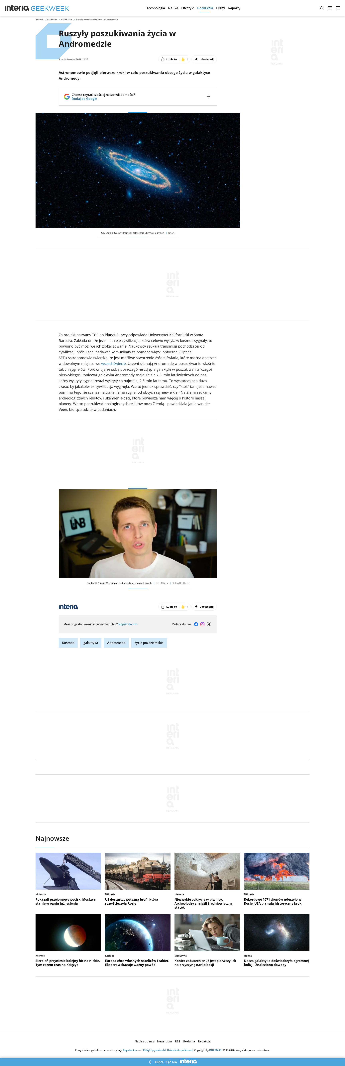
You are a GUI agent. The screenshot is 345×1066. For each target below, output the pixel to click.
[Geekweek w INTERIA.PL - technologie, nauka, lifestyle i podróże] (50, 8)
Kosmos (68, 643)
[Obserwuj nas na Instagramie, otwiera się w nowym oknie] (202, 624)
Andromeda (116, 643)
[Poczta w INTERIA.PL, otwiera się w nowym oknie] (330, 8)
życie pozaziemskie (149, 643)
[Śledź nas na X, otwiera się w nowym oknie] (209, 624)
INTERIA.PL (215, 1050)
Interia (39, 19)
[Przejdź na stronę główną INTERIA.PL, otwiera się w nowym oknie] (17, 8)
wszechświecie (113, 363)
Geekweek (52, 19)
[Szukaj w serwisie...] (322, 8)
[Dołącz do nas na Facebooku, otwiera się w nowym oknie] (196, 624)
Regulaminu (130, 1050)
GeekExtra (66, 19)
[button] (156, 8)
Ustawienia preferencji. (180, 1050)
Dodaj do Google (103, 99)
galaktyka (90, 643)
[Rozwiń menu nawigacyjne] (338, 8)
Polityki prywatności (154, 1050)
